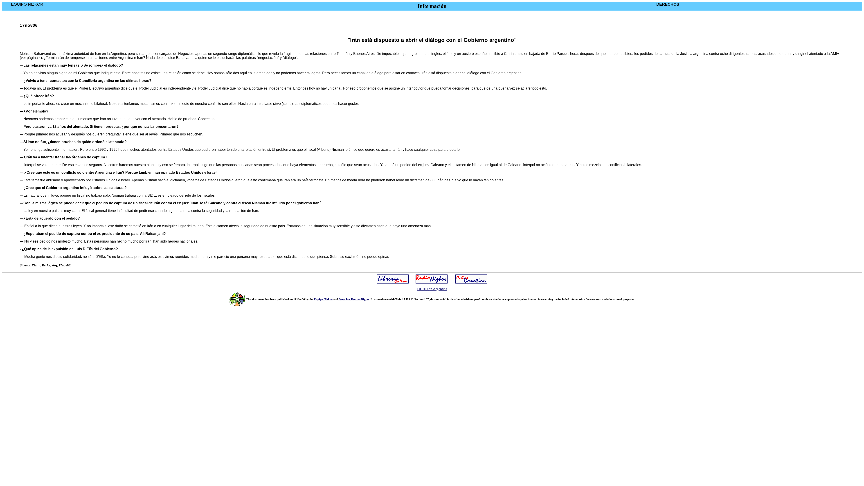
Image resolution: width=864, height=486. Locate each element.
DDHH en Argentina (432, 289)
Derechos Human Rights (354, 299)
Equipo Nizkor (323, 299)
